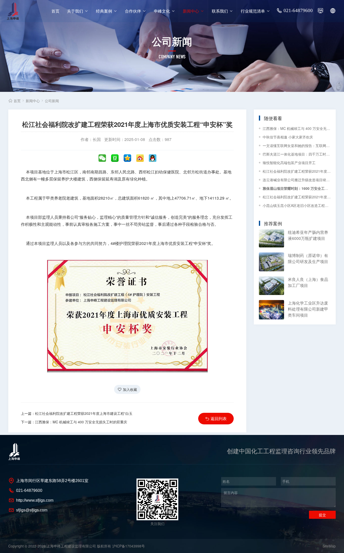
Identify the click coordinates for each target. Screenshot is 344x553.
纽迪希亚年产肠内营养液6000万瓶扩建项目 (308, 235)
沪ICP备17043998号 (128, 545)
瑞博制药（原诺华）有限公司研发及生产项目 (308, 258)
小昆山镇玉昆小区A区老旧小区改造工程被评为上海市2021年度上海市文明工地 (297, 205)
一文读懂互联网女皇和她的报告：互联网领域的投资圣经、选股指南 (297, 145)
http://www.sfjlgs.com (34, 500)
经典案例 (104, 11)
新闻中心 (191, 11)
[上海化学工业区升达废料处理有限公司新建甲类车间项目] (271, 309)
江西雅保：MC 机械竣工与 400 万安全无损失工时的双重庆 (81, 421)
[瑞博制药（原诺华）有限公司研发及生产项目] (271, 261)
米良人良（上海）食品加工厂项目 (308, 282)
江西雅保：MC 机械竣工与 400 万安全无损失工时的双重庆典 (297, 128)
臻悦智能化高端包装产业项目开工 (289, 162)
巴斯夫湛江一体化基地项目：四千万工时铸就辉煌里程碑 (297, 154)
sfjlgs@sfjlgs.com (31, 510)
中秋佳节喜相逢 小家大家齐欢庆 (288, 136)
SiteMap (329, 545)
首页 (55, 11)
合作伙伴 (133, 11)
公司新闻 (52, 100)
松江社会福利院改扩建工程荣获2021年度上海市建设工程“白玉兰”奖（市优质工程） (297, 196)
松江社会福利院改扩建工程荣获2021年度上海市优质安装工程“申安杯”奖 (297, 171)
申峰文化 (162, 11)
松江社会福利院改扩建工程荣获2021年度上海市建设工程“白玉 (83, 413)
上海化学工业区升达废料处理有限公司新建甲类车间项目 (308, 309)
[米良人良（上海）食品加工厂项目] (271, 285)
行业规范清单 (253, 11)
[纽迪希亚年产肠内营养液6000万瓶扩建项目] (271, 238)
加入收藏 (130, 389)
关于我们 (75, 11)
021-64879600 (298, 10)
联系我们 (220, 11)
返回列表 (219, 418)
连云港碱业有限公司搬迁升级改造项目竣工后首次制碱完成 (297, 179)
